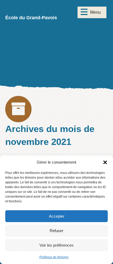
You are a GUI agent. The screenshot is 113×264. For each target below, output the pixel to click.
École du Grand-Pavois (31, 17)
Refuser (56, 230)
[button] (105, 162)
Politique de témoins (54, 257)
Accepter (56, 216)
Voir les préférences (56, 245)
